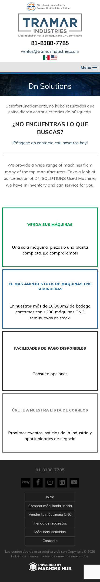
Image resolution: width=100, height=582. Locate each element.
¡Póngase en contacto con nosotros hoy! (50, 142)
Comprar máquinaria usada (50, 506)
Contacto (50, 541)
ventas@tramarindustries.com (50, 51)
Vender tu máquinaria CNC (50, 514)
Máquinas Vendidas (50, 532)
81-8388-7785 (50, 43)
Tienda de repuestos (50, 523)
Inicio (50, 497)
